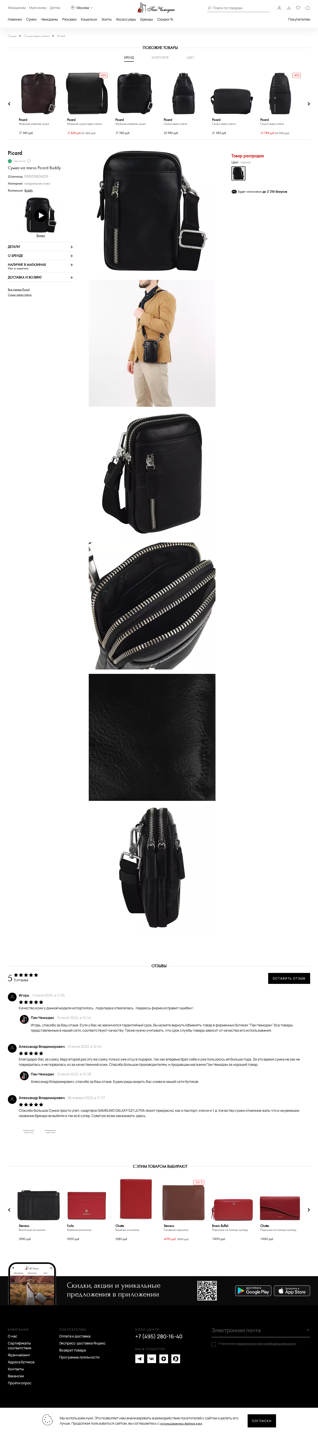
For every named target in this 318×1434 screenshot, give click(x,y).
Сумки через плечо (36, 36)
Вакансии (16, 1376)
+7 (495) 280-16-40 (158, 1336)
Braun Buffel (230, 1228)
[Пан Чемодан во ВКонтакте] (151, 1358)
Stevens (32, 1228)
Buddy (28, 190)
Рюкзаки (69, 19)
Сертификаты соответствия (19, 1345)
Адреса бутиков (21, 1362)
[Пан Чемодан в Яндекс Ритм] (175, 1358)
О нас (12, 1336)
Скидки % (165, 19)
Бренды (146, 19)
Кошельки (89, 19)
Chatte (127, 1228)
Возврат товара (72, 1350)
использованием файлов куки (181, 1423)
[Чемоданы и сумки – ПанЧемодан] (156, 7)
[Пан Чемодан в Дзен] (163, 1358)
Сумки (31, 19)
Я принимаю (257, 1344)
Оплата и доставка (74, 1336)
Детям (55, 7)
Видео (40, 236)
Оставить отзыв (289, 978)
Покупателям (299, 19)
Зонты (106, 19)
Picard (61, 36)
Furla (79, 1228)
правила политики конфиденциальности (266, 1343)
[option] (38, 104)
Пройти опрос (19, 1383)
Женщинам (17, 7)
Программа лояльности (79, 1357)
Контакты (16, 1369)
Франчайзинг (19, 1355)
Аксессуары (126, 19)
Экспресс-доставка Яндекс (82, 1343)
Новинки (15, 19)
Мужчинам (37, 7)
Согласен (262, 1421)
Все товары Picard (19, 289)
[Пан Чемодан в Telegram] (139, 1358)
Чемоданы (49, 19)
